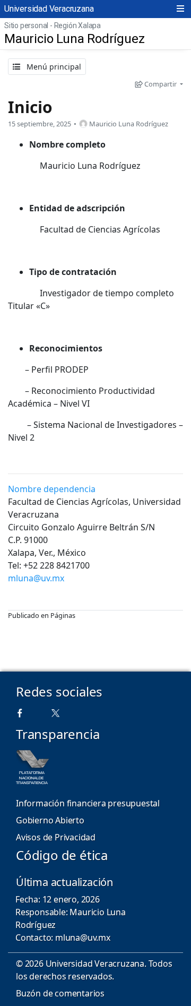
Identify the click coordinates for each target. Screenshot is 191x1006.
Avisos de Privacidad (56, 837)
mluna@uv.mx (36, 578)
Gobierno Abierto (50, 820)
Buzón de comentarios (60, 993)
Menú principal (52, 67)
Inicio (30, 107)
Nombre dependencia (52, 489)
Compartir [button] (160, 84)
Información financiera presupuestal (88, 803)
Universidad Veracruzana (48, 9)
